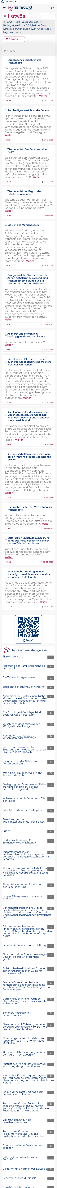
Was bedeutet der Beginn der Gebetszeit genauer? (24, 192)
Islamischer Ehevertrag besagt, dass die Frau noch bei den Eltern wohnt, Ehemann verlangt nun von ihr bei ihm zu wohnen (28, 1079)
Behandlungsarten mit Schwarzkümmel (17, 1014)
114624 (9, 562)
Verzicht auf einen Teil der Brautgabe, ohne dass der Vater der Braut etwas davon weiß (25, 749)
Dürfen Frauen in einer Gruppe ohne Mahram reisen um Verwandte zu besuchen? (24, 1001)
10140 (8, 182)
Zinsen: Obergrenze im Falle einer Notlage (23, 897)
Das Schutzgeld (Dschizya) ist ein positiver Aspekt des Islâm (22, 713)
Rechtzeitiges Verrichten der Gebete (28, 110)
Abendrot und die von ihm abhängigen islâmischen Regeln (26, 335)
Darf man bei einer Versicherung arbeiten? (23, 1146)
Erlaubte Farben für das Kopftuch (23, 810)
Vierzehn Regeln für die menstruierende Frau (17, 1121)
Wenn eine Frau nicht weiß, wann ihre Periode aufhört (22, 774)
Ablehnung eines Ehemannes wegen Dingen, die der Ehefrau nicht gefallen (25, 957)
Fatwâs (16, 16)
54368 (8, 215)
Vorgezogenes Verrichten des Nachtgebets (24, 61)
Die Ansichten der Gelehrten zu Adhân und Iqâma (21, 762)
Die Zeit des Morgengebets (23, 225)
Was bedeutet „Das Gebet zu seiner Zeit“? (27, 151)
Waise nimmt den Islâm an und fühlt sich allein (25, 799)
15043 (8, 528)
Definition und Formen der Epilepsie (25, 1169)
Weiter (43, 96)
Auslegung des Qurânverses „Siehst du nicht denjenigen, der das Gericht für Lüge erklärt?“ (24, 787)
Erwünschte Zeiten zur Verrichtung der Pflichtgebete (29, 508)
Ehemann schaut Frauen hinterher (24, 687)
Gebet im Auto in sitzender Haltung (24, 945)
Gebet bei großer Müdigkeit (19, 1178)
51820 (8, 498)
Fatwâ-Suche (14, 39)
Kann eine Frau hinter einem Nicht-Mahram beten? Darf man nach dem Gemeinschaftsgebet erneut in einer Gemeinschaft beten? (25, 700)
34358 (8, 403)
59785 (8, 101)
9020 (8, 324)
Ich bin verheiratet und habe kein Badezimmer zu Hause (23, 1093)
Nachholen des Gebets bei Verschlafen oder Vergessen (19, 736)
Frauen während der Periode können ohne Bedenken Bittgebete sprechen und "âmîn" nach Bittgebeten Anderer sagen (26, 986)
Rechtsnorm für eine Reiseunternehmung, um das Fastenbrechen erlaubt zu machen (24, 1134)
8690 (8, 350)
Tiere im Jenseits (13, 656)
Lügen (7, 831)
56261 (8, 266)
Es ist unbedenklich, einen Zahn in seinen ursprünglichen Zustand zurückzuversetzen (24, 971)
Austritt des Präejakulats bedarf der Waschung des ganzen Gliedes (24, 1065)
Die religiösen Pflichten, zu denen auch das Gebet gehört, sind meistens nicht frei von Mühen (29, 362)
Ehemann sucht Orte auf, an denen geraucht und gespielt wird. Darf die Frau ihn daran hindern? (25, 1026)
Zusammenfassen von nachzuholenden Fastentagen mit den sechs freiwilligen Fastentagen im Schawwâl (26, 855)
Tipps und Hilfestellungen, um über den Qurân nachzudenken (24, 1053)
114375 (9, 607)
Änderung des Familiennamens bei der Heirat (24, 667)
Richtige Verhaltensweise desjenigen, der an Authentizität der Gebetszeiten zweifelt (29, 457)
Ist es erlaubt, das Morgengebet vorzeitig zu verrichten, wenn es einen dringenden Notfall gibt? (29, 574)
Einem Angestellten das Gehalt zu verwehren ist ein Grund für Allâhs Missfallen (23, 1040)
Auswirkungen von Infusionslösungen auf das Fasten (24, 820)
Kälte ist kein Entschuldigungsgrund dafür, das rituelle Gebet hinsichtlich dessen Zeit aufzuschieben (28, 541)
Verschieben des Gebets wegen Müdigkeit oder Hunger (21, 725)
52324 (8, 140)
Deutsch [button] (9, 1)
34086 (8, 445)
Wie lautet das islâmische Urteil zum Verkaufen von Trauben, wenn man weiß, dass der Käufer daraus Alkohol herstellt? (25, 872)
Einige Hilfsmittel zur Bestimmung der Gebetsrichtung (23, 885)
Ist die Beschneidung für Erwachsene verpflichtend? (19, 841)
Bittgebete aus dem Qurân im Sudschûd (21, 1158)
